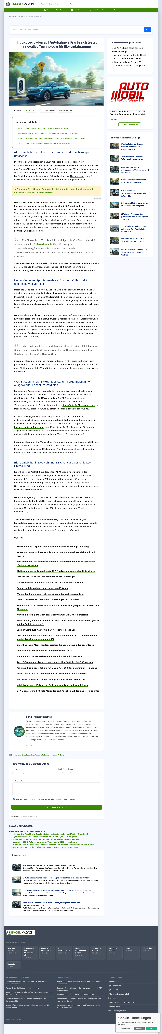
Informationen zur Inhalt (119, 994)
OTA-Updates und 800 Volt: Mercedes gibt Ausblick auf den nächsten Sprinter (58, 691)
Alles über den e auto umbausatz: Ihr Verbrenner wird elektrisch (135, 170)
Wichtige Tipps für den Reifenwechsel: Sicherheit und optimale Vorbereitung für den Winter (53, 845)
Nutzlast (90, 216)
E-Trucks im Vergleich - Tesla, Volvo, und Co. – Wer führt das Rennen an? (134, 229)
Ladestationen (41, 244)
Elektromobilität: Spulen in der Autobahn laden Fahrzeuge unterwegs (53, 546)
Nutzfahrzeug (77, 176)
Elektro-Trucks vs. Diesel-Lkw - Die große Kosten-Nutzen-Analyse (134, 252)
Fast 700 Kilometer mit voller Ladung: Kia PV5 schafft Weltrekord (51, 679)
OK (151, 1028)
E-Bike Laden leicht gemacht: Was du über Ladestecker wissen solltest (79, 983)
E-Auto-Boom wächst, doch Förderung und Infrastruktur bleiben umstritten (56, 878)
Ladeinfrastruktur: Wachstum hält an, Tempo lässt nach (46, 630)
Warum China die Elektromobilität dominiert (23, 988)
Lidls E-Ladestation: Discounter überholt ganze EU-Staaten (48, 600)
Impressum (114, 981)
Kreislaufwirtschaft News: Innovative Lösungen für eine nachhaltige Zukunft (79, 1000)
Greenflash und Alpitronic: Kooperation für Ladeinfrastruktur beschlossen (56, 645)
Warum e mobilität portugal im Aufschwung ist (75, 994)
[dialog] (138, 1022)
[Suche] (71, 3)
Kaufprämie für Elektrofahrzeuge (78, 405)
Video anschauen (130, 125)
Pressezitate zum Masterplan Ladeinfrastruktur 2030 (44, 650)
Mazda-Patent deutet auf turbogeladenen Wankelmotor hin (49, 865)
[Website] (27, 746)
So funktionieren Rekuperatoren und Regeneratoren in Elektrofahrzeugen (78, 1006)
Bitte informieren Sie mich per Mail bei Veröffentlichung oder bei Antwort (46, 799)
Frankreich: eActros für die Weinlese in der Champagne (46, 577)
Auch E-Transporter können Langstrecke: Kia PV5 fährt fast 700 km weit (55, 662)
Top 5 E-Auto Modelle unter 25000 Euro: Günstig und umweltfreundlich (26, 983)
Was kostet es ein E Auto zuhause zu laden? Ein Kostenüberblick (132, 146)
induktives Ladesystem (69, 263)
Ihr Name (15, 769)
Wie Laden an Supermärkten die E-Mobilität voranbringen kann (50, 656)
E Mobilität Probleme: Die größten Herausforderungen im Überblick (134, 216)
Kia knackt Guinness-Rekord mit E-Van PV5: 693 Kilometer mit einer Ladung (57, 668)
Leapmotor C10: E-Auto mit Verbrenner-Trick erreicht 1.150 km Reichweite (45, 842)
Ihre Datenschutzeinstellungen (122, 1002)
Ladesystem (60, 165)
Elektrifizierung (30, 224)
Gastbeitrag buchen (118, 1011)
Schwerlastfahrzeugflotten (56, 224)
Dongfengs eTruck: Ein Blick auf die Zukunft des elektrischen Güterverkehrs (29, 993)
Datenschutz (115, 986)
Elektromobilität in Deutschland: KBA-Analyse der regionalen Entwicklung (56, 571)
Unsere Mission (116, 990)
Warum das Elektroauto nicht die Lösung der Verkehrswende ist (50, 594)
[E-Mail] (31, 746)
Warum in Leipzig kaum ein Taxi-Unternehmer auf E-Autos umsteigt (52, 615)
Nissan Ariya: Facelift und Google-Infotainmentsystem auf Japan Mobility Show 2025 (50, 834)
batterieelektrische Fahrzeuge (29, 427)
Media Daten (115, 1006)
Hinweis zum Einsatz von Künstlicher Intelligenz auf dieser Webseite (38, 755)
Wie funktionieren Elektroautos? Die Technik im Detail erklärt (133, 193)
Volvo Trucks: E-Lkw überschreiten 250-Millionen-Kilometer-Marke (52, 673)
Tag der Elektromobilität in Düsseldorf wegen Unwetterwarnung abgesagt (45, 847)
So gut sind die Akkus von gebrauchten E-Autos (42, 588)
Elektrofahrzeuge (51, 172)
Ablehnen (139, 1028)
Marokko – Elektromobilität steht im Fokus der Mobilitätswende (50, 582)
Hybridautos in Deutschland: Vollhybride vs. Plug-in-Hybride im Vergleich (45, 837)
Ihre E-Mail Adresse (65, 769)
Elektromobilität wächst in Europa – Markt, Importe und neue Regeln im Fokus (57, 890)
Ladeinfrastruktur (53, 401)
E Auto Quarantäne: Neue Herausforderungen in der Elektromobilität (26, 1000)
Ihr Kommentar (17, 781)
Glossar (113, 998)
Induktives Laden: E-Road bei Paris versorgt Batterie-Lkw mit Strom (52, 685)
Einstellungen (125, 1028)
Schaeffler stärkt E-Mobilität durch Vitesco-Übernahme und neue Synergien (46, 839)
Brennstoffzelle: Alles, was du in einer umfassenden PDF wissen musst (28, 1006)
